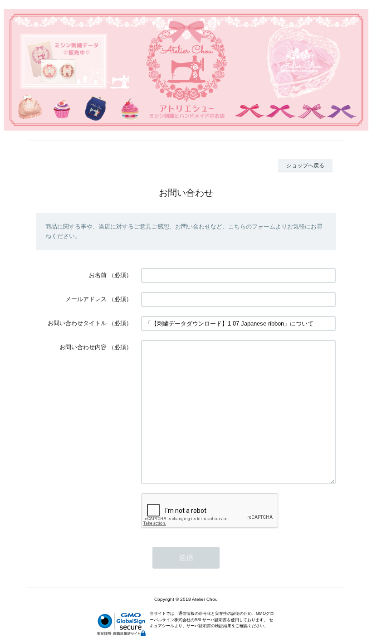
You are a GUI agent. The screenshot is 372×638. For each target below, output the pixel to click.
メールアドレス (86, 299)
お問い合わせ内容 (83, 347)
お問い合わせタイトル (77, 323)
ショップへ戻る (305, 165)
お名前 (98, 275)
